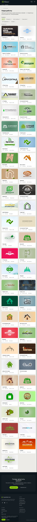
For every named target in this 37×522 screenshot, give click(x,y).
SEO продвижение (22, 503)
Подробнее (7, 519)
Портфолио (3, 509)
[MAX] (5, 503)
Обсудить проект (14, 487)
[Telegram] (2, 503)
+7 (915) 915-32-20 (23, 487)
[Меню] (35, 2)
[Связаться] (31, 2)
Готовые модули (21, 500)
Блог (2, 512)
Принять (3, 519)
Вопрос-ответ (3, 514)
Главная (2, 4)
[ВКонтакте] (7, 503)
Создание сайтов (22, 498)
